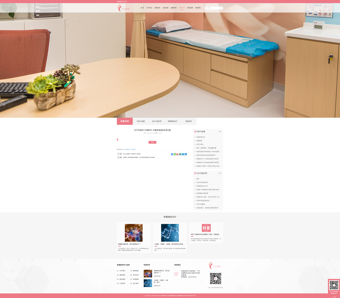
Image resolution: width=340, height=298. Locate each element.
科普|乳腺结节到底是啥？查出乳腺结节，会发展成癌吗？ (208, 151)
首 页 (142, 8)
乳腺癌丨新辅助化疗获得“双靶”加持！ (208, 189)
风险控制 (188, 121)
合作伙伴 (136, 275)
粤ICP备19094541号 (190, 295)
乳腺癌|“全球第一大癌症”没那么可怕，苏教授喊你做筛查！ (208, 166)
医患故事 (190, 8)
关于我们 (149, 8)
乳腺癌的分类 (200, 137)
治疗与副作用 (157, 121)
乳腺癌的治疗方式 (202, 186)
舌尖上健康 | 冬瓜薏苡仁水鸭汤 (131, 154)
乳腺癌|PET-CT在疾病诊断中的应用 (207, 159)
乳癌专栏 (182, 8)
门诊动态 (122, 283)
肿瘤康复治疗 (172, 121)
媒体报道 (136, 270)
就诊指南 (165, 8)
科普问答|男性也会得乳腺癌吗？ (206, 155)
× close (334, 297)
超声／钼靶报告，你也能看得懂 (206, 148)
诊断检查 (199, 140)
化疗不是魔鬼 (200, 204)
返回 (152, 142)
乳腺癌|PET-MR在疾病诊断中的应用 (207, 162)
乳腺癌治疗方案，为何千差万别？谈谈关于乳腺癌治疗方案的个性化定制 (208, 197)
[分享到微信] (175, 154)
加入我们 (136, 283)
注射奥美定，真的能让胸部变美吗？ (207, 208)
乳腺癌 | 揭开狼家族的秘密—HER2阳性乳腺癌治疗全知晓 (139, 157)
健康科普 (174, 8)
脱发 (197, 179)
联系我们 (198, 8)
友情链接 (136, 279)
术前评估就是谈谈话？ (203, 200)
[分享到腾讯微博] (183, 154)
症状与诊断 (141, 121)
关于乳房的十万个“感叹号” (130, 149)
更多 (220, 131)
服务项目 (157, 8)
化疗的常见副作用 (202, 182)
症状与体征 (199, 144)
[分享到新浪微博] (177, 154)
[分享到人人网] (186, 154)
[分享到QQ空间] (180, 154)
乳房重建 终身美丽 (202, 193)
